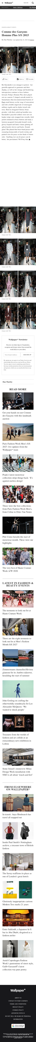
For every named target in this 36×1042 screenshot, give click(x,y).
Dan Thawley (8, 40)
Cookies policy (18, 1010)
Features (32, 40)
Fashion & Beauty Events (9, 27)
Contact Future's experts (18, 1001)
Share (6, 79)
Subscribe (26, 2)
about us (18, 998)
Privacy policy (18, 1007)
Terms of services (24, 360)
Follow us (21, 79)
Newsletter (31, 79)
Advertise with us (18, 1013)
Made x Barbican (17, 7)
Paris (3, 102)
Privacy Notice (26, 362)
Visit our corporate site (23, 1034)
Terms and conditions (18, 1004)
